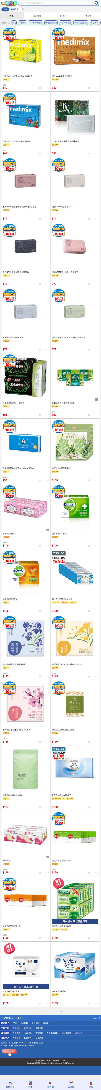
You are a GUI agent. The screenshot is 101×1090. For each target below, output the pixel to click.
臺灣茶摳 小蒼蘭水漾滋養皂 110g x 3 (67, 664)
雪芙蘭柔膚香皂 (9, 533)
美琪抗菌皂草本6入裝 (11, 926)
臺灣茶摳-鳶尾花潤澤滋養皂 (14, 664)
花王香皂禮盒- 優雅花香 (62, 795)
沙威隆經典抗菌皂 (59, 991)
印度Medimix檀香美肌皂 (62, 76)
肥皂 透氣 (94, 22)
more (95, 1018)
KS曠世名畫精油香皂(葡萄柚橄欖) (65, 141)
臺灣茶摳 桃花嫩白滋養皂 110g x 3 (17, 729)
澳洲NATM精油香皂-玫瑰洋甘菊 (65, 272)
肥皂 (14, 22)
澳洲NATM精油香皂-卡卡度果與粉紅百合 (19, 206)
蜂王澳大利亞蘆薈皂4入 (61, 468)
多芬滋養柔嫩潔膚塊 (11, 991)
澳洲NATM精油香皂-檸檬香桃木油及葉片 (68, 337)
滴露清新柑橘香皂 (10, 599)
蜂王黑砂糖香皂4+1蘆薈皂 (13, 402)
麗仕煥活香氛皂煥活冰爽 (62, 599)
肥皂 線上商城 (51, 22)
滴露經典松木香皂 (59, 533)
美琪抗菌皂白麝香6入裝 (61, 860)
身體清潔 (22, 22)
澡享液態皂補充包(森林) (12, 795)
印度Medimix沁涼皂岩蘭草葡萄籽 (16, 141)
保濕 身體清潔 (65, 22)
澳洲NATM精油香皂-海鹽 (13, 337)
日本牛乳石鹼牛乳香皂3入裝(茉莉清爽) (19, 468)
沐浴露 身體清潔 (81, 22)
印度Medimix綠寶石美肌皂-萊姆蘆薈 (17, 76)
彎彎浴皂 (6, 860)
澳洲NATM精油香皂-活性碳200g (16, 272)
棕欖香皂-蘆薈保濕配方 (61, 926)
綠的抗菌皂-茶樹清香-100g (63, 402)
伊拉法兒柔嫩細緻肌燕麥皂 (63, 729)
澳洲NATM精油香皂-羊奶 (62, 206)
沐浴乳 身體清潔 (35, 22)
